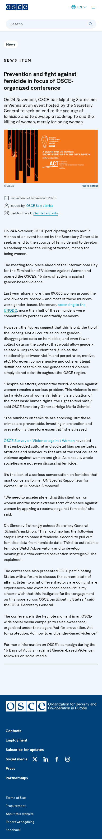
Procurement (16, 806)
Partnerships (17, 777)
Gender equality (45, 213)
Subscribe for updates (25, 749)
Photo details (90, 186)
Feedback (13, 830)
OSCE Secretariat (39, 205)
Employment (16, 740)
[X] (34, 759)
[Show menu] (93, 7)
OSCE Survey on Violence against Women (39, 440)
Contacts (13, 730)
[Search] (90, 24)
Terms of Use (16, 798)
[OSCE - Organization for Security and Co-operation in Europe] (17, 7)
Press (10, 768)
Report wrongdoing (20, 822)
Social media (17, 759)
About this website (20, 814)
